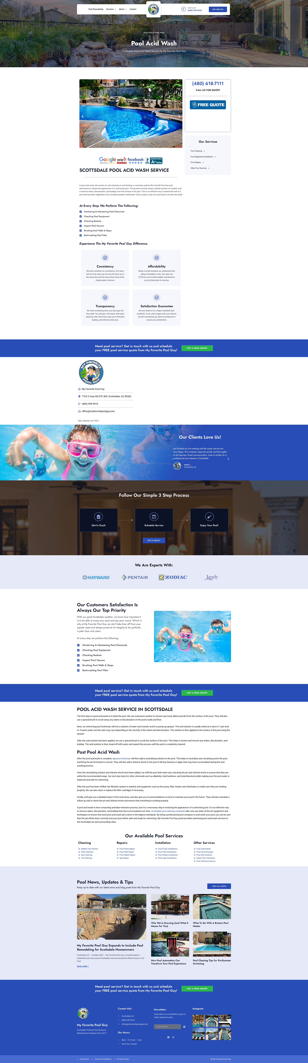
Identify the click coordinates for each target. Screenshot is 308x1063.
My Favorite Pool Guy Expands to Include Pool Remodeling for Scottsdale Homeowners (110, 947)
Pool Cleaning (196, 151)
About (121, 9)
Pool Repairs (196, 162)
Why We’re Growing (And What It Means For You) (169, 924)
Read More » (83, 966)
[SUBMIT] (184, 1026)
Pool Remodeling (96, 9)
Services (110, 9)
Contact (133, 9)
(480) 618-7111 (208, 83)
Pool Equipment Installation (202, 157)
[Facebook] (168, 1037)
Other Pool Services (199, 168)
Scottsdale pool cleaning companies (168, 811)
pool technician (123, 758)
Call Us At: (192, 8)
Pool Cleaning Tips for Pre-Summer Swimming (212, 962)
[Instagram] (173, 1037)
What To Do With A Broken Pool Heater (210, 924)
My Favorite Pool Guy (92, 1025)
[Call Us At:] (183, 9)
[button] (82, 116)
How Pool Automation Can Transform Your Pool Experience (168, 962)
